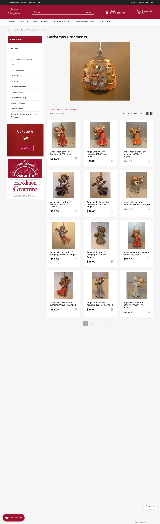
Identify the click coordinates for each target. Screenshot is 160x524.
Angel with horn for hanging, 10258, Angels (61, 152)
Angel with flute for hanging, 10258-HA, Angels (96, 154)
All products (15, 48)
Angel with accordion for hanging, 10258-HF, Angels (63, 253)
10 (108, 323)
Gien (12, 54)
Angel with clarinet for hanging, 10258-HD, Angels (98, 204)
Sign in (141, 2)
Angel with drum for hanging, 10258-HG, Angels (97, 254)
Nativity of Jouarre (18, 103)
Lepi (12, 65)
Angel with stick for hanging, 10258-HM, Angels (133, 304)
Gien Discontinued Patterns (22, 59)
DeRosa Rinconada (18, 87)
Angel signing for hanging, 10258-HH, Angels (136, 253)
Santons (14, 81)
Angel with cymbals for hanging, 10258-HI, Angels (63, 303)
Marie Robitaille (17, 109)
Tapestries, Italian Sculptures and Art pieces (24, 115)
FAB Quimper (16, 76)
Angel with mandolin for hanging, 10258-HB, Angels (135, 154)
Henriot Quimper (17, 70)
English (141, 522)
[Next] (115, 323)
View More (25, 148)
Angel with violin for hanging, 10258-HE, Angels (137, 203)
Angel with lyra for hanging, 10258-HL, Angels (100, 303)
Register (149, 2)
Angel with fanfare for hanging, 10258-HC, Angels (61, 204)
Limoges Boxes (17, 92)
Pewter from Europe (19, 98)
